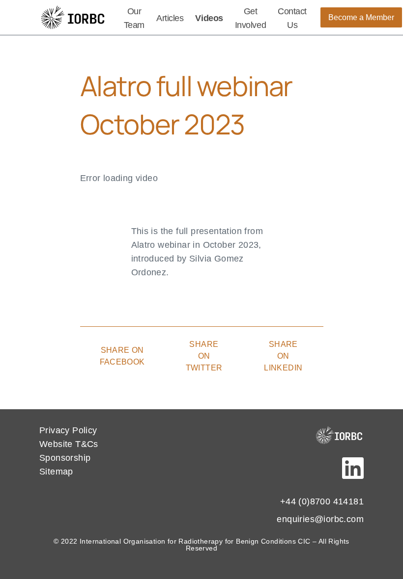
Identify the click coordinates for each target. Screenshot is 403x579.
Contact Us (292, 18)
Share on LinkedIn (283, 356)
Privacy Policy (68, 430)
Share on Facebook (122, 356)
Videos (209, 18)
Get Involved (250, 18)
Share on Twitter (204, 356)
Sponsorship (64, 458)
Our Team (134, 18)
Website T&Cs (68, 444)
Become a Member (361, 17)
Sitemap (56, 471)
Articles (169, 18)
